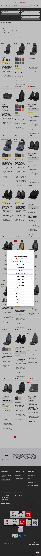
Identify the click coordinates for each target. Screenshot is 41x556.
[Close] (32, 252)
